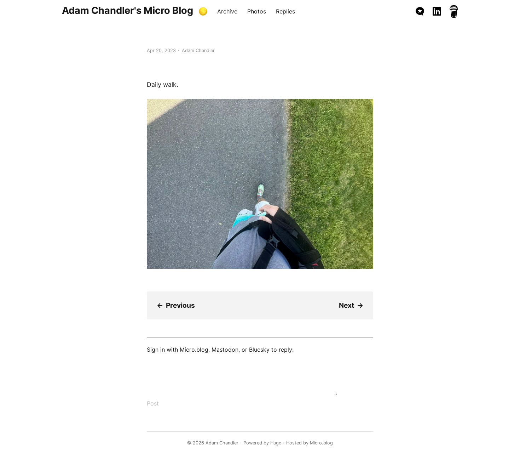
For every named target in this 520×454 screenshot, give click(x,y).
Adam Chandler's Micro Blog (127, 10)
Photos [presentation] (256, 11)
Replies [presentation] (285, 11)
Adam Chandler (222, 443)
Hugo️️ (276, 443)
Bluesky (259, 349)
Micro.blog (194, 349)
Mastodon (225, 349)
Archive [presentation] (227, 11)
